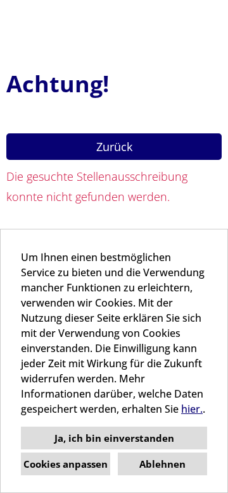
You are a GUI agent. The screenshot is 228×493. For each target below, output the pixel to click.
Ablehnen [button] (162, 464)
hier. (192, 409)
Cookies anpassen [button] (65, 464)
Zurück (114, 146)
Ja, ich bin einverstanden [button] (114, 438)
